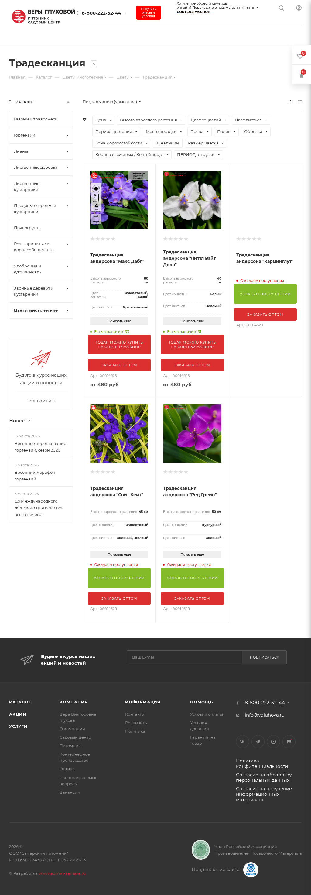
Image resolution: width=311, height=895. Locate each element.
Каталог (20, 702)
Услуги (18, 726)
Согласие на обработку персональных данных (264, 777)
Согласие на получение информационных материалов (264, 794)
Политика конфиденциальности (262, 763)
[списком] (300, 102)
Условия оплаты (206, 714)
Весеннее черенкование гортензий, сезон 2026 (40, 447)
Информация (143, 702)
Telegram (258, 741)
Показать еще (119, 321)
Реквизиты (136, 722)
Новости (20, 421)
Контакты (135, 714)
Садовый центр (75, 737)
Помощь (201, 702)
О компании (72, 728)
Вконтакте (242, 741)
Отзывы (67, 768)
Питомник (70, 745)
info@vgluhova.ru (265, 715)
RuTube (289, 741)
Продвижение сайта (216, 869)
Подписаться (264, 657)
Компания (74, 702)
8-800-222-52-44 (101, 13)
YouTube (273, 741)
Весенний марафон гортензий (35, 475)
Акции (17, 714)
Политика (135, 731)
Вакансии (70, 792)
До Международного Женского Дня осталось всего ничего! (39, 508)
